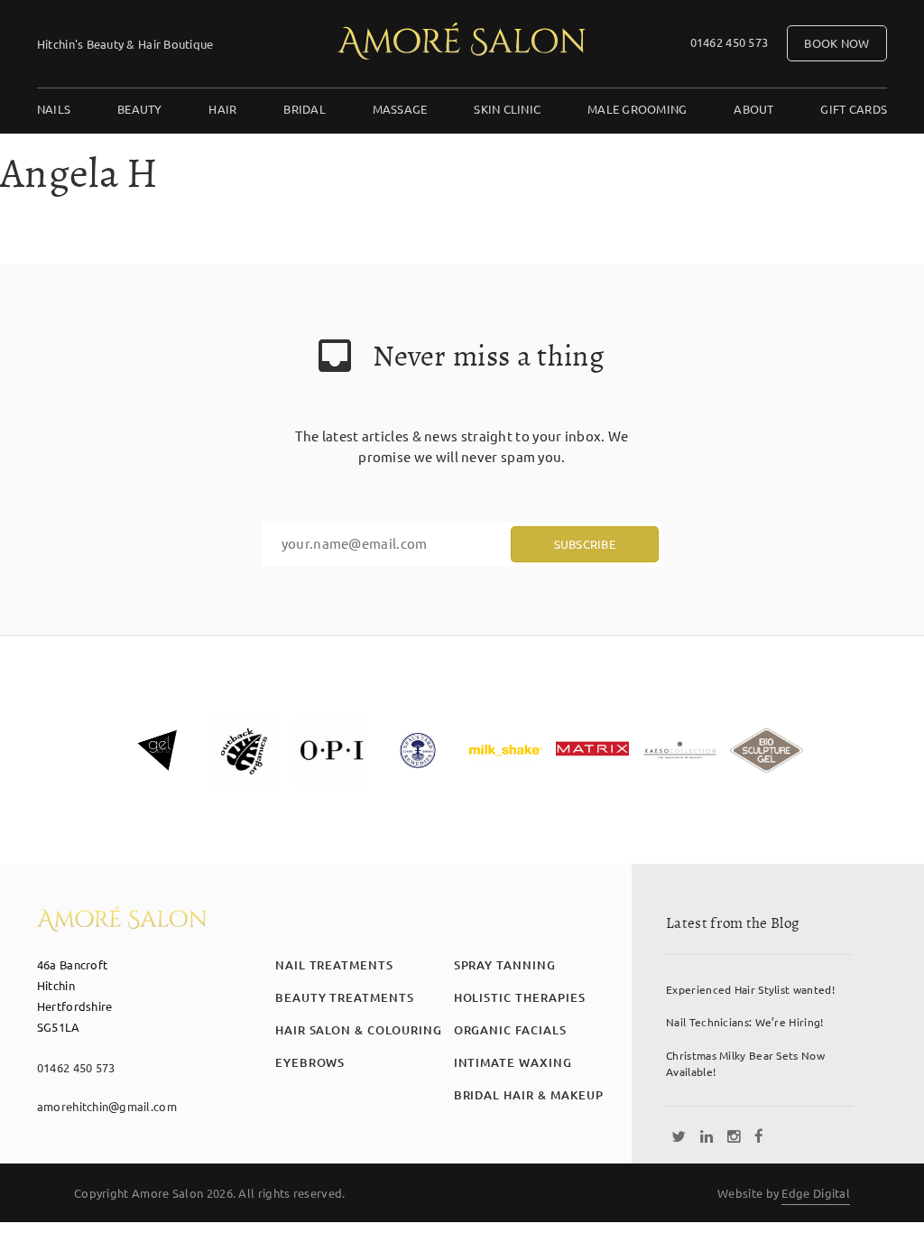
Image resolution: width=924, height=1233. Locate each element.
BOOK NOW (836, 43)
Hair (222, 108)
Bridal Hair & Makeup (529, 1095)
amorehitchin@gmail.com (107, 1106)
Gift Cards (853, 108)
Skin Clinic (507, 108)
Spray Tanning (505, 965)
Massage (400, 108)
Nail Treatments (334, 965)
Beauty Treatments (344, 997)
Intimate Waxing (513, 1062)
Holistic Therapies (520, 997)
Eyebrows (310, 1062)
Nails (53, 108)
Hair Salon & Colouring (358, 1030)
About (753, 108)
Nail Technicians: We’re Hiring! (744, 1022)
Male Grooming (637, 108)
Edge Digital (815, 1193)
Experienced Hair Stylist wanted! (750, 989)
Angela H (79, 173)
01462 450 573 (729, 42)
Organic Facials (510, 1030)
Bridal (304, 108)
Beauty (139, 108)
